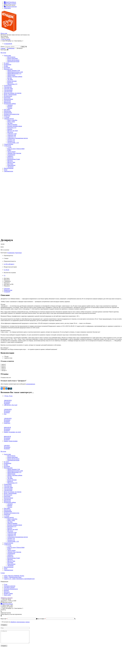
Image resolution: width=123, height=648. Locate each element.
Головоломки (8, 85)
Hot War (9, 78)
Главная (3, 48)
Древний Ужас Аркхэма (14, 153)
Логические (7, 100)
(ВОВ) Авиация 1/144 (13, 70)
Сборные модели (9, 118)
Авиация (9, 105)
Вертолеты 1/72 (11, 127)
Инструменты (11, 57)
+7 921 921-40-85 (5, 39)
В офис (6, 66)
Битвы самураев (12, 81)
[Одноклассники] (4, 389)
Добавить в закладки (7, 597)
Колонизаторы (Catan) (13, 159)
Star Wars (9, 123)
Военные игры (8, 69)
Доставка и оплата (9, 587)
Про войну (7, 109)
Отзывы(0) (7, 291)
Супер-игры (7, 145)
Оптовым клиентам (9, 586)
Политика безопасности (11, 589)
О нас (5, 584)
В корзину (7, 403)
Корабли (9, 106)
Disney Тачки (11, 121)
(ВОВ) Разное (11, 75)
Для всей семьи (8, 88)
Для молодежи (8, 91)
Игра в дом (4, 33)
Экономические (8, 171)
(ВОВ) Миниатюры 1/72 (14, 73)
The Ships (10, 79)
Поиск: (3, 46)
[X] (9, 389)
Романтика (7, 115)
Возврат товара (8, 593)
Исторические (8, 96)
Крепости (10, 82)
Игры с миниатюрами (10, 94)
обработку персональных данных (20, 622)
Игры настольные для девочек (12, 93)
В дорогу (6, 63)
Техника (9, 108)
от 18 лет (6, 269)
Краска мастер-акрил (13, 60)
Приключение (11, 165)
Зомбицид (10, 156)
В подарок (7, 67)
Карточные (7, 97)
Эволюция (10, 166)
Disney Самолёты (12, 120)
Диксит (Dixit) (11, 151)
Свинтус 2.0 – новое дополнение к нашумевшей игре (19, 578)
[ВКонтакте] (2, 389)
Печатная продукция (13, 61)
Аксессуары (7, 55)
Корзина (6, 590)
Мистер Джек (11, 162)
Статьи (3, 573)
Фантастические (8, 168)
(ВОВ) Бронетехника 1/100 (15, 72)
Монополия (7, 102)
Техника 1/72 (11, 141)
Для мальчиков (8, 90)
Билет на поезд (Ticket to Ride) (16, 148)
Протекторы (7, 111)
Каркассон (10, 157)
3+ (4, 275)
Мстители (10, 132)
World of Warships (12, 124)
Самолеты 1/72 (11, 136)
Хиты (5, 169)
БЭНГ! (9, 150)
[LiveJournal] (11, 389)
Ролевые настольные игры (11, 114)
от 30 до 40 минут (9, 264)
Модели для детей (12, 130)
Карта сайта (7, 595)
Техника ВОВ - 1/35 (13, 142)
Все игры (3, 52)
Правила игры (8, 290)
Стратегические (8, 144)
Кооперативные (8, 99)
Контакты (7, 592)
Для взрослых (8, 87)
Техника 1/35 (11, 139)
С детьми (6, 117)
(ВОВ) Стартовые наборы (14, 76)
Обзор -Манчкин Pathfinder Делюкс (14, 575)
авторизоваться (30, 384)
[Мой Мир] (6, 389)
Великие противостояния (14, 126)
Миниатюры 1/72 (12, 84)
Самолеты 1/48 (11, 135)
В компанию (10, 48)
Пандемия (10, 163)
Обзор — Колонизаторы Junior (12, 577)
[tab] (63, 288)
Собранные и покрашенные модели (17, 138)
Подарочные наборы (10, 103)
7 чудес (9, 147)
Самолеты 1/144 (11, 133)
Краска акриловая (12, 58)
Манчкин (10, 160)
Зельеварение (11, 154)
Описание (7, 288)
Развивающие (8, 112)
